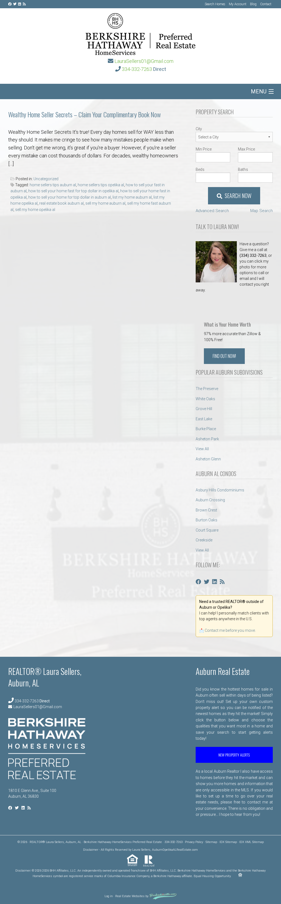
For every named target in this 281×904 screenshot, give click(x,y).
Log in (109, 896)
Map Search (261, 210)
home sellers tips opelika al (101, 185)
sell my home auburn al (105, 203)
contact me (257, 802)
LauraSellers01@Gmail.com (143, 61)
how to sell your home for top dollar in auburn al (69, 197)
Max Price (246, 149)
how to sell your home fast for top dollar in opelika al (73, 191)
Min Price (204, 149)
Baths (243, 169)
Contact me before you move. (230, 630)
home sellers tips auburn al (53, 185)
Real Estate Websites (130, 896)
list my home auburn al (132, 197)
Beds (200, 169)
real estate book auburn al (61, 203)
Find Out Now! (224, 356)
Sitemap (211, 842)
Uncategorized (45, 179)
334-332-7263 (137, 69)
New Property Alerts (234, 755)
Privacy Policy (194, 842)
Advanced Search (212, 210)
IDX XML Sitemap (251, 842)
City (199, 129)
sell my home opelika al (35, 209)
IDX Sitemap (228, 842)
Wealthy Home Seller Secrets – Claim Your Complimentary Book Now (84, 114)
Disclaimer (90, 850)
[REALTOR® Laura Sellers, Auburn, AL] (140, 32)
